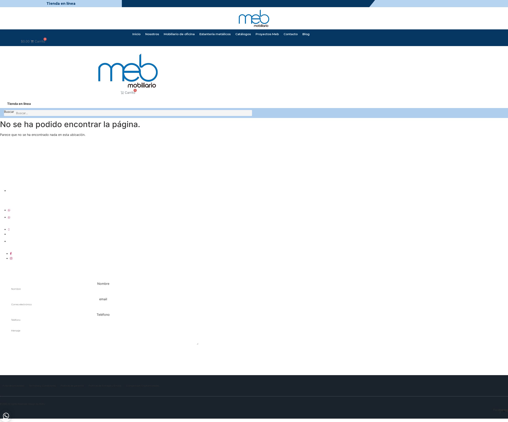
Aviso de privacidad (13, 385)
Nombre (103, 283)
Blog (306, 34)
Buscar (9, 112)
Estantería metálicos (215, 34)
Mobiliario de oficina (179, 34)
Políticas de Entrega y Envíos (105, 385)
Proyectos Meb (267, 34)
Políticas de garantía (72, 385)
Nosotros (152, 34)
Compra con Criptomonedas (142, 385)
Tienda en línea (60, 3)
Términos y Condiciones (42, 385)
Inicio (136, 34)
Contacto (291, 34)
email (103, 299)
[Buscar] (249, 113)
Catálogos (243, 34)
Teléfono (103, 314)
